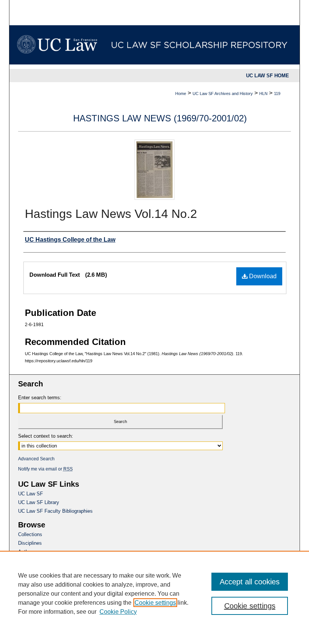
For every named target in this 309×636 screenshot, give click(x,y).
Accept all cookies (250, 582)
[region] (154, 593)
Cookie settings (155, 602)
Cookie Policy (118, 611)
